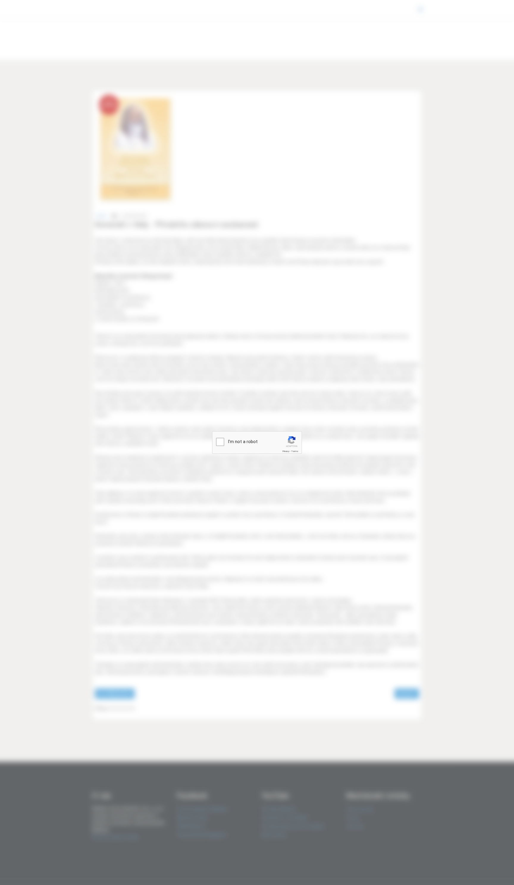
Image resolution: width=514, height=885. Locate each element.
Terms (294, 451)
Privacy (285, 451)
